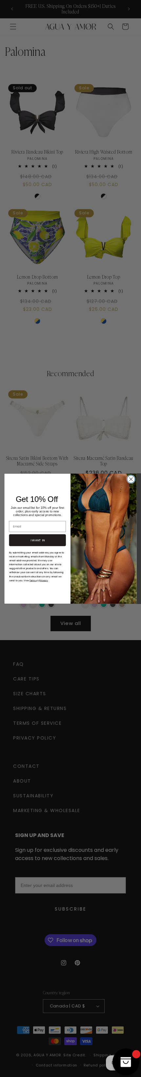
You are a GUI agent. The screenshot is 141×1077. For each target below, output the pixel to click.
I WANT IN (37, 540)
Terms (33, 580)
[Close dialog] (131, 479)
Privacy (43, 580)
